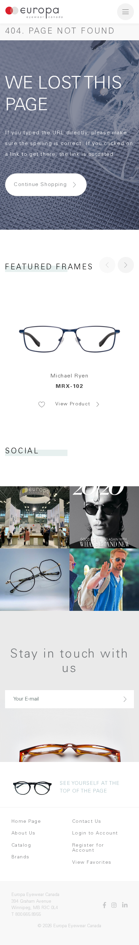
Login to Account (95, 833)
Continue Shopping (40, 184)
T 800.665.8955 (26, 915)
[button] (126, 265)
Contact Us (87, 821)
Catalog (21, 845)
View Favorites (92, 862)
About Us (23, 833)
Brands (20, 857)
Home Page (26, 821)
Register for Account (88, 848)
